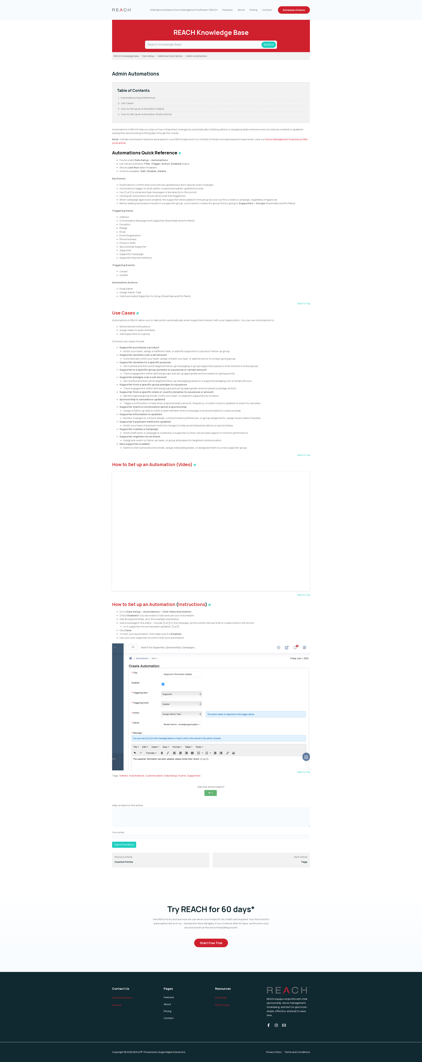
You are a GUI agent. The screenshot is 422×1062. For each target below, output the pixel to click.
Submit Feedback (124, 844)
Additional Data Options (170, 56)
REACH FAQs (222, 1005)
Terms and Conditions (297, 1052)
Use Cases (127, 103)
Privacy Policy (274, 1052)
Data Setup (148, 56)
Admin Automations (196, 56)
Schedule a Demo (122, 997)
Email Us (116, 1005)
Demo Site (221, 997)
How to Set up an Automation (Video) (142, 109)
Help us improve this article (127, 805)
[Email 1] (284, 1025)
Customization (154, 775)
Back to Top (304, 303)
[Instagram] (276, 1025)
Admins (123, 775)
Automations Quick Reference (138, 97)
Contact (267, 10)
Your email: (118, 832)
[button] (294, 10)
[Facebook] (268, 1025)
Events (182, 775)
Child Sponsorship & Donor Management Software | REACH (183, 10)
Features (227, 10)
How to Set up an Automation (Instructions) (146, 114)
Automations (136, 775)
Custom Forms (124, 862)
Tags (304, 862)
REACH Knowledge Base (126, 56)
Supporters (193, 775)
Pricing (253, 10)
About (241, 10)
